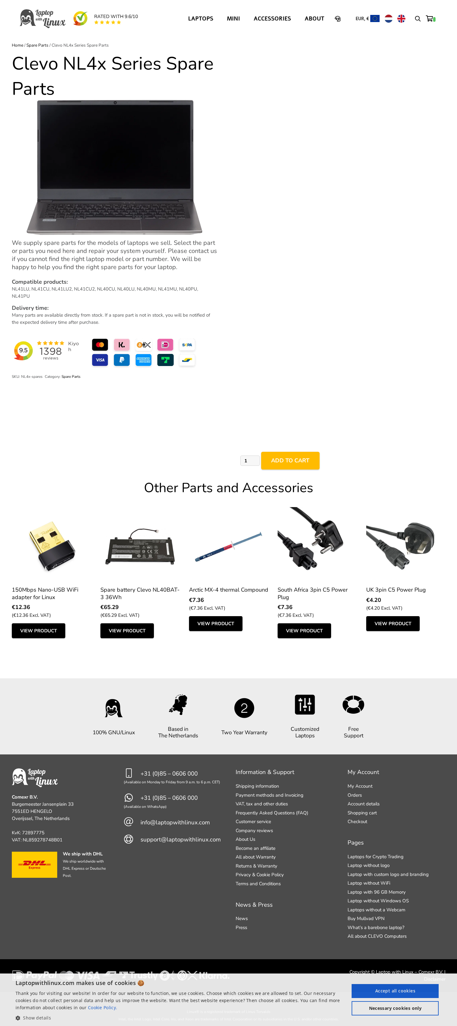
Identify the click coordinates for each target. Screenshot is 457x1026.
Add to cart (290, 460)
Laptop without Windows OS (378, 901)
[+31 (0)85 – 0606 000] (132, 773)
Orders (355, 795)
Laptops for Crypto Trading (376, 857)
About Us (245, 839)
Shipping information (257, 786)
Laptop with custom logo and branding (388, 874)
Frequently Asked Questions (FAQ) (272, 813)
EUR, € (362, 18)
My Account (360, 786)
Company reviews (254, 830)
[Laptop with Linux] (43, 18)
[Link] (339, 18)
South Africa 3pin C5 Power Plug (313, 593)
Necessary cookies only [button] (395, 1008)
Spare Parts (37, 45)
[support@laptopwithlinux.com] (132, 840)
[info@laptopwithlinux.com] (132, 822)
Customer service (253, 821)
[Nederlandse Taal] (389, 19)
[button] (418, 18)
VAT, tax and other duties (262, 804)
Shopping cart (362, 813)
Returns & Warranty (256, 866)
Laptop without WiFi (369, 883)
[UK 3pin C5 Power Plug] (405, 510)
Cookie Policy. (102, 1007)
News (242, 918)
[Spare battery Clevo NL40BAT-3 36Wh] (140, 510)
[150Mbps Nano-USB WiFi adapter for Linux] (51, 510)
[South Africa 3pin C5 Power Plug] (317, 510)
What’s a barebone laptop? (376, 927)
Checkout (357, 821)
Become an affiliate (255, 848)
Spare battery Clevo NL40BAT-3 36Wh (140, 593)
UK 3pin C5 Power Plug (396, 589)
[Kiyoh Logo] (80, 18)
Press (241, 927)
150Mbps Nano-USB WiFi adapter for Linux (45, 593)
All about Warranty (256, 857)
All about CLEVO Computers (377, 936)
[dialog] (228, 999)
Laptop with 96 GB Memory (377, 892)
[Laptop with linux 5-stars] (107, 22)
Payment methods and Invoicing (269, 795)
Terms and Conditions (258, 884)
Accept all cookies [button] (395, 991)
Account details (364, 804)
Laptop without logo (369, 865)
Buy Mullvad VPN (366, 918)
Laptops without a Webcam (376, 910)
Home (17, 45)
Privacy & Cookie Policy (260, 875)
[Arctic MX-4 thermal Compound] (228, 510)
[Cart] (431, 18)
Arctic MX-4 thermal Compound (228, 589)
